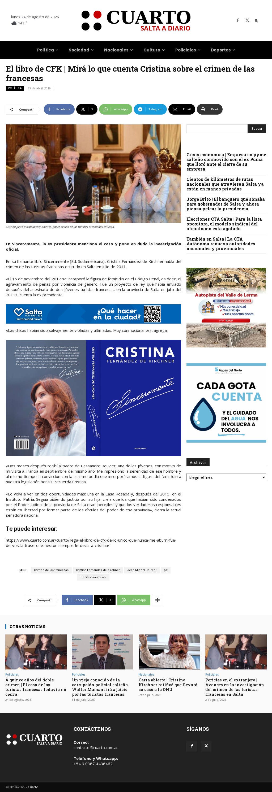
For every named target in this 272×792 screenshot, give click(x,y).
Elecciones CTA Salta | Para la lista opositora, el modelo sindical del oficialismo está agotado (224, 223)
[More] (157, 600)
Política (15, 88)
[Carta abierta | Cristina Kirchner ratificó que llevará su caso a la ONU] (169, 651)
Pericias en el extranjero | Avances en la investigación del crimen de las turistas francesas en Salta (234, 687)
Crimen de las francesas (51, 570)
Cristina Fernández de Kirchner (98, 570)
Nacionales (146, 674)
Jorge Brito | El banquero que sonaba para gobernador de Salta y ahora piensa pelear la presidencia (225, 203)
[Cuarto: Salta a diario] (136, 20)
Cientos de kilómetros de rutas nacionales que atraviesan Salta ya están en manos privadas (225, 184)
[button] (256, 20)
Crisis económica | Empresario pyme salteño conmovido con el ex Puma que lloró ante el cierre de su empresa (226, 162)
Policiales (12, 674)
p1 (165, 570)
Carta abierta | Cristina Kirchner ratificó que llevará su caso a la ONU (168, 684)
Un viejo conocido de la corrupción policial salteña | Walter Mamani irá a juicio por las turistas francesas (101, 687)
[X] (247, 20)
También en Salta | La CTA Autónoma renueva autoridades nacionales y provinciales (220, 243)
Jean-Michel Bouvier (141, 570)
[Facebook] (237, 20)
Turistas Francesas (93, 577)
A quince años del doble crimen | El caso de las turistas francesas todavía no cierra (35, 687)
